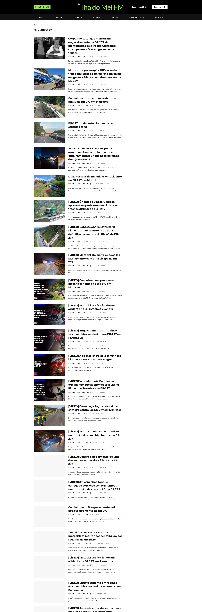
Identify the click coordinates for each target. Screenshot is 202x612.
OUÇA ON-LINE (43, 7)
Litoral (96, 17)
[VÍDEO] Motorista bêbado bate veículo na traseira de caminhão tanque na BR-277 (94, 435)
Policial (58, 17)
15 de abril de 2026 (98, 130)
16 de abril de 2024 (98, 493)
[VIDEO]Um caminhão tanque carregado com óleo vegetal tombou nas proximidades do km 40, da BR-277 (94, 485)
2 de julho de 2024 (98, 291)
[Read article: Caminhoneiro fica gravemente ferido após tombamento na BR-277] (49, 516)
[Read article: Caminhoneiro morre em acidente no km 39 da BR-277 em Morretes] (49, 107)
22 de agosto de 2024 (99, 241)
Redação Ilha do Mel (80, 56)
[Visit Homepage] (101, 7)
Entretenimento (136, 17)
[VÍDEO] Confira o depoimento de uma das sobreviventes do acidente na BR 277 (93, 460)
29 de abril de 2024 (98, 467)
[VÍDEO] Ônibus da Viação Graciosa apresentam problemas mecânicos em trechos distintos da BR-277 (93, 205)
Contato (159, 17)
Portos (114, 17)
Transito (77, 17)
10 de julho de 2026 (98, 105)
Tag (41, 25)
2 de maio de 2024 (98, 442)
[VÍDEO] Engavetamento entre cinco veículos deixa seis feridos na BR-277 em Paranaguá (94, 334)
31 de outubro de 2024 (100, 184)
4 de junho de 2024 (98, 341)
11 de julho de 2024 (98, 266)
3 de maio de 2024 (98, 413)
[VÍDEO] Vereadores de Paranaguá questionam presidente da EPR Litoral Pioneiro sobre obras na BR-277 (93, 384)
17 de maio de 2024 (98, 392)
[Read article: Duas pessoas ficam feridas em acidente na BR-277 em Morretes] (49, 186)
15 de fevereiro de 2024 (100, 543)
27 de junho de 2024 (99, 312)
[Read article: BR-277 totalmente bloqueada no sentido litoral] (49, 132)
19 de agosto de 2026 (99, 56)
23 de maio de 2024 (98, 363)
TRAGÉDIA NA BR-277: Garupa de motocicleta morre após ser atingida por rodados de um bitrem (95, 536)
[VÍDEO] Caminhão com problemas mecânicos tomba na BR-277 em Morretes (91, 284)
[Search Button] (165, 7)
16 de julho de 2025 (98, 163)
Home (41, 17)
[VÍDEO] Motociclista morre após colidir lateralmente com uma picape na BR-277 (94, 258)
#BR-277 (46, 25)
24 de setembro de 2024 (100, 212)
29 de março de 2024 (99, 514)
